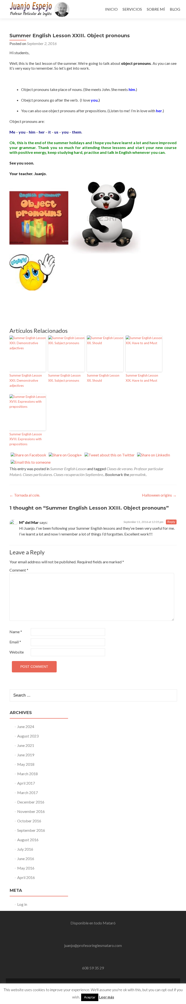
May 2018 (25, 764)
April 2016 (26, 877)
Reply (171, 522)
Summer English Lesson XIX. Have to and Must (142, 377)
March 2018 (27, 773)
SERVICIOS (132, 9)
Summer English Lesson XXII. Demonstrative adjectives (25, 380)
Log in (22, 904)
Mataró (109, 923)
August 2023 (28, 736)
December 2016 (30, 802)
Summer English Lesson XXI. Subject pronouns (64, 377)
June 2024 (25, 726)
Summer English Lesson (68, 468)
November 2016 (31, 811)
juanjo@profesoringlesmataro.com (93, 945)
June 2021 (25, 745)
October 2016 (29, 820)
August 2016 (28, 839)
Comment (18, 570)
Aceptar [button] (89, 997)
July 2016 (25, 849)
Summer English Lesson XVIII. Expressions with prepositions (25, 439)
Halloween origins (159, 495)
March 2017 (27, 792)
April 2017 (26, 783)
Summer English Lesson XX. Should (103, 377)
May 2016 (25, 868)
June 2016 (25, 858)
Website (16, 652)
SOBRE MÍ (156, 9)
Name (15, 631)
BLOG (175, 9)
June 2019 (25, 754)
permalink (138, 474)
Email (15, 642)
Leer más (106, 997)
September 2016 (31, 830)
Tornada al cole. (24, 495)
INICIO (111, 9)
